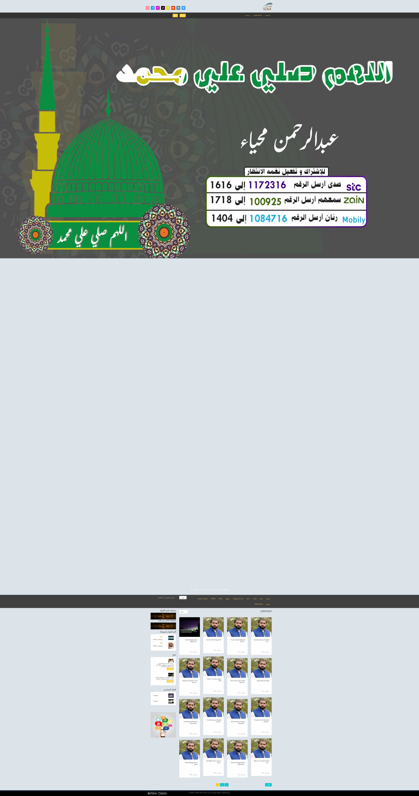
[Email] (147, 8)
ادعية (248, 598)
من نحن (247, 15)
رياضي (268, 604)
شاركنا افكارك (257, 15)
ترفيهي (228, 598)
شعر (261, 598)
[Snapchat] (168, 8)
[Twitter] (183, 8)
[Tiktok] (163, 8)
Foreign (213, 598)
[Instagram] (158, 8)
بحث (182, 598)
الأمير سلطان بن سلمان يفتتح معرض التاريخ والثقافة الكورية (165, 678)
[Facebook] (178, 8)
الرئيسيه (267, 15)
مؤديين (268, 598)
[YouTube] (173, 8)
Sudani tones (259, 604)
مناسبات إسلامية (202, 598)
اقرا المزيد (170, 669)
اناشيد (255, 598)
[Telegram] (153, 8)
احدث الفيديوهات (238, 598)
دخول (175, 15)
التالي (268, 785)
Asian (220, 598)
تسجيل (183, 15)
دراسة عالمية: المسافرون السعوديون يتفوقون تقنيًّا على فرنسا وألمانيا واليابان (165, 665)
